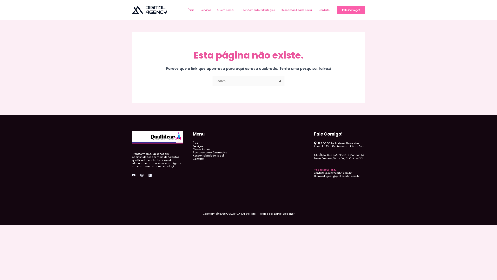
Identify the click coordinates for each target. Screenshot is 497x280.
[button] (351, 10)
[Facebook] (134, 175)
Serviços (206, 10)
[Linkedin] (150, 175)
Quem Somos (226, 10)
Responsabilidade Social (296, 10)
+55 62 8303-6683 (325, 170)
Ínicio (191, 10)
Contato (324, 10)
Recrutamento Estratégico (258, 10)
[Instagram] (142, 175)
